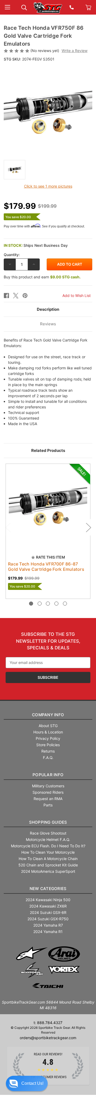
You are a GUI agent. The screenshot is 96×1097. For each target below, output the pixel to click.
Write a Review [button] (74, 50)
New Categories (48, 888)
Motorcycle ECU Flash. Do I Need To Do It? (48, 846)
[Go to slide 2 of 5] (40, 604)
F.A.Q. (48, 757)
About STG (48, 725)
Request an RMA (48, 798)
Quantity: (12, 254)
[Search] (24, 7)
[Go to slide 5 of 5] (65, 604)
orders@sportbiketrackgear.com (48, 1037)
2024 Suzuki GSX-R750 (48, 919)
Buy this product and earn (42, 277)
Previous (7, 527)
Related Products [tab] (48, 450)
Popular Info (48, 774)
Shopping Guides (48, 822)
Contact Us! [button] (32, 1083)
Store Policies (48, 744)
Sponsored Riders (48, 792)
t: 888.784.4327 (48, 1022)
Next (88, 527)
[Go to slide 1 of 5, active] (31, 604)
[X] (15, 295)
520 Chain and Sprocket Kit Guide (48, 865)
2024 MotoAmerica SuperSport (48, 871)
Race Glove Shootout (48, 833)
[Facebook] (6, 295)
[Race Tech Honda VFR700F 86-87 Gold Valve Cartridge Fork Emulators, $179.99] (48, 506)
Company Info (48, 714)
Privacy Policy (48, 738)
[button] (27, 1083)
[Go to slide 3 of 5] (48, 604)
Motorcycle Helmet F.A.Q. (48, 839)
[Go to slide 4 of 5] (56, 604)
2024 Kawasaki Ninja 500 (48, 899)
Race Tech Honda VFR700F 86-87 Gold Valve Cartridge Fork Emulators (46, 566)
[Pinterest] (25, 295)
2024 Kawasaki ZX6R (48, 906)
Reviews (48, 323)
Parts (48, 805)
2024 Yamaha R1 (48, 931)
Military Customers (48, 786)
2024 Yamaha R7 (48, 925)
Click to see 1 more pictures (48, 186)
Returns (48, 751)
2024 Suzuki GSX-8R (48, 912)
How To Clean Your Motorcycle (48, 852)
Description (48, 309)
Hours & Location (48, 732)
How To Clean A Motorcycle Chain (48, 858)
